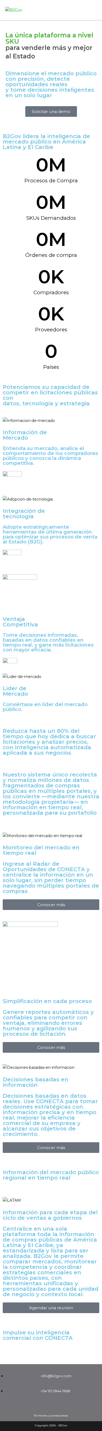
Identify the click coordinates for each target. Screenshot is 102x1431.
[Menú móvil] (95, 10)
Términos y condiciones (51, 1415)
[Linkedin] (51, 1405)
